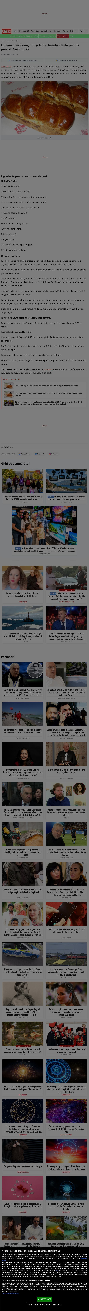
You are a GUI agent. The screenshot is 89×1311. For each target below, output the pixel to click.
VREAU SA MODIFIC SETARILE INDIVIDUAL (44, 1305)
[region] (44, 1279)
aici (56, 1270)
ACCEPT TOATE (44, 1299)
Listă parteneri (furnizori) (10, 1293)
